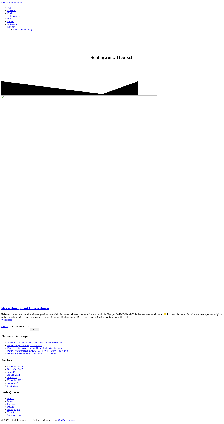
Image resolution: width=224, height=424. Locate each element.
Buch (9, 13)
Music (10, 401)
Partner (10, 21)
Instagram (12, 24)
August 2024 (13, 374)
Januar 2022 (13, 383)
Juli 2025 (11, 372)
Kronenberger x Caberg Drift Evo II (24, 345)
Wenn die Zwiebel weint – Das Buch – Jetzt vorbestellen (34, 342)
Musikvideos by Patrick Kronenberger (25, 308)
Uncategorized (14, 415)
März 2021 (12, 385)
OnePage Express (66, 420)
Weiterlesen (6, 319)
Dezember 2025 (15, 366)
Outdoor (11, 404)
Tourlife (11, 412)
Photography (13, 409)
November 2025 (15, 369)
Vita (9, 7)
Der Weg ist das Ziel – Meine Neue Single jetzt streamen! (34, 348)
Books (10, 398)
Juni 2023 (12, 377)
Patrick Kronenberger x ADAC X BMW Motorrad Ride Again (37, 351)
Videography (13, 16)
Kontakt (11, 27)
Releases (11, 10)
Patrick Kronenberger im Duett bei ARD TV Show (32, 353)
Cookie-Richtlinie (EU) (24, 29)
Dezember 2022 (15, 380)
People (10, 406)
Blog (9, 18)
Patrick (11, 2)
